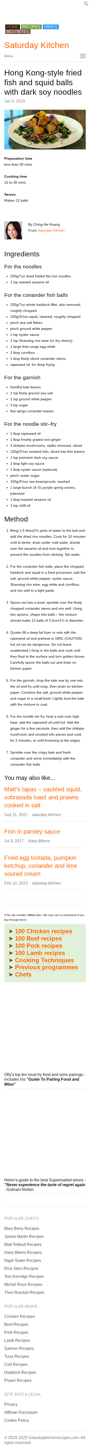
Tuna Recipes (16, 1356)
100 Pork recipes (38, 945)
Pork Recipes (16, 1332)
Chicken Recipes (19, 1316)
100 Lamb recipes (40, 953)
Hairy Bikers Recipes (23, 1252)
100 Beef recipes (38, 938)
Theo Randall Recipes (24, 1292)
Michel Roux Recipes (23, 1284)
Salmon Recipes (19, 1348)
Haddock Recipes (20, 1372)
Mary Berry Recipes (21, 1228)
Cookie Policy (16, 1420)
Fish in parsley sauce (32, 831)
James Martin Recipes (24, 1236)
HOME (12, 27)
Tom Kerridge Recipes (24, 1276)
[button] (86, 5)
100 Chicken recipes (43, 931)
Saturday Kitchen (36, 45)
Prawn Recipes (18, 1380)
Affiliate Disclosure (21, 1412)
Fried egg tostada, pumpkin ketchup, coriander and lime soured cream (40, 865)
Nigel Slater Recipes (22, 1260)
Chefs (23, 974)
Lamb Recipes (17, 1340)
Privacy (11, 1404)
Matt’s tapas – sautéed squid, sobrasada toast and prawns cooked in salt (43, 797)
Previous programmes (46, 967)
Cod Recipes (16, 1364)
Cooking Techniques (44, 960)
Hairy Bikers (39, 841)
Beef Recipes (16, 1324)
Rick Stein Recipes (21, 1268)
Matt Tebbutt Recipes (23, 1244)
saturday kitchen (46, 815)
